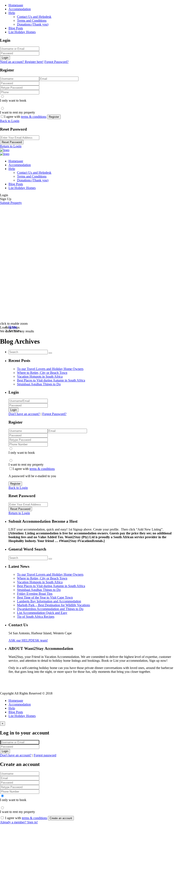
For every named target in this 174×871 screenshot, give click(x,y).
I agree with (25, 116)
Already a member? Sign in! (19, 822)
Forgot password (45, 755)
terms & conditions (33, 116)
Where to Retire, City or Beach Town (42, 372)
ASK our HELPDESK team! (28, 640)
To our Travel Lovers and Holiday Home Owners (50, 369)
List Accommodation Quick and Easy (42, 613)
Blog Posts (15, 28)
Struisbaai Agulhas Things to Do (39, 384)
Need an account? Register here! (22, 62)
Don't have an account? (24, 414)
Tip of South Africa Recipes (35, 616)
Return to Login (10, 146)
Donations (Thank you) (32, 24)
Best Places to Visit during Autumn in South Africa (51, 380)
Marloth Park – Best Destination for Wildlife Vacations (53, 605)
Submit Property (11, 203)
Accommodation (19, 9)
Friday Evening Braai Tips (34, 593)
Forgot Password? (56, 62)
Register (54, 116)
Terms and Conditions (31, 20)
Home (12, 327)
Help (11, 13)
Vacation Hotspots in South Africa (40, 376)
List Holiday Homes (22, 32)
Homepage (15, 5)
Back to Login (9, 121)
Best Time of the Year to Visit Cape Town (45, 597)
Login (5, 57)
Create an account (61, 818)
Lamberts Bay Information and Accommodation (49, 601)
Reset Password (12, 142)
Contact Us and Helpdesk (34, 17)
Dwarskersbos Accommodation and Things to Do (50, 609)
